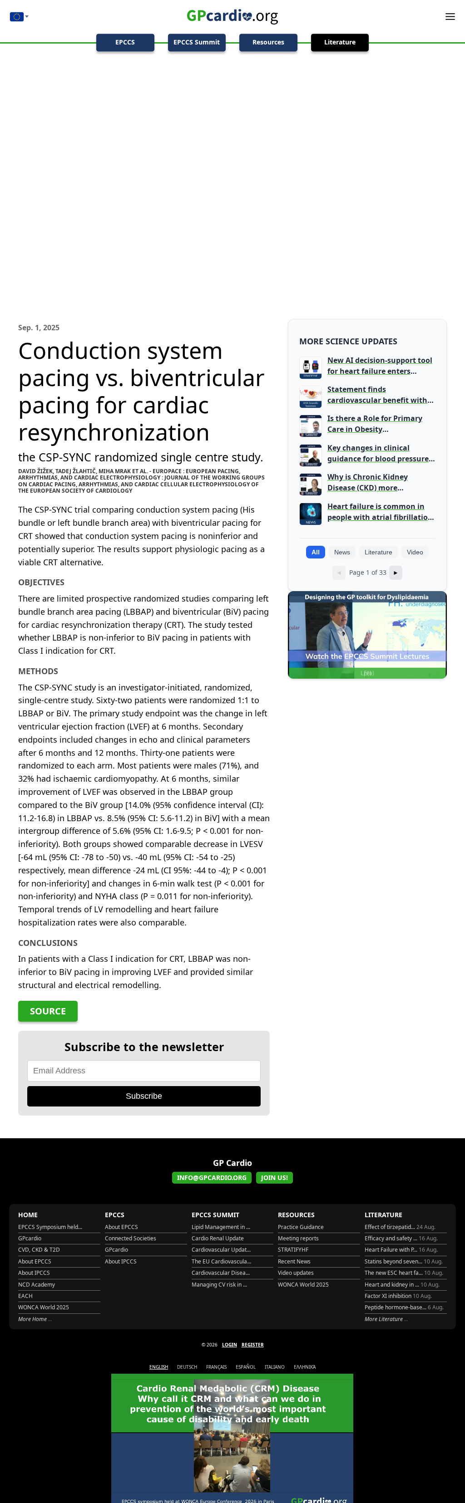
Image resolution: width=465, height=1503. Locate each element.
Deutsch (187, 1367)
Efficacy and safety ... (401, 1238)
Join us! (274, 1177)
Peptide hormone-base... (404, 1307)
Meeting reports (298, 1238)
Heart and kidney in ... (402, 1284)
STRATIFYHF (293, 1249)
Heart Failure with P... (401, 1249)
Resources (268, 42)
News (342, 552)
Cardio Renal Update (218, 1238)
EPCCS (125, 42)
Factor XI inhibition (398, 1296)
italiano (275, 1367)
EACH (25, 1296)
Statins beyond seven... (404, 1261)
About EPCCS (34, 1261)
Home (28, 1214)
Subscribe (144, 1096)
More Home (33, 1319)
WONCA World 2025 (43, 1307)
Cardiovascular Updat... (221, 1249)
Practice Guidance (301, 1227)
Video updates (296, 1273)
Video (415, 552)
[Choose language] (19, 16)
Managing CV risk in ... (219, 1284)
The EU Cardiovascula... (221, 1261)
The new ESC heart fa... (404, 1273)
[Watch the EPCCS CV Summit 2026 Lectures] (367, 635)
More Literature (384, 1319)
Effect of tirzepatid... (400, 1227)
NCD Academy (36, 1284)
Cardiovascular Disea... (221, 1273)
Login (229, 1344)
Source (48, 1011)
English (158, 1367)
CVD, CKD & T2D (39, 1249)
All (316, 552)
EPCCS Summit (196, 42)
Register (253, 1344)
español (246, 1367)
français (216, 1367)
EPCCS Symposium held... (50, 1227)
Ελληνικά (305, 1367)
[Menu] (447, 16)
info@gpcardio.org (212, 1177)
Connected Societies (130, 1238)
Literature (340, 42)
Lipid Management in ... (221, 1227)
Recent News (294, 1261)
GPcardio (29, 1238)
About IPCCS (34, 1273)
